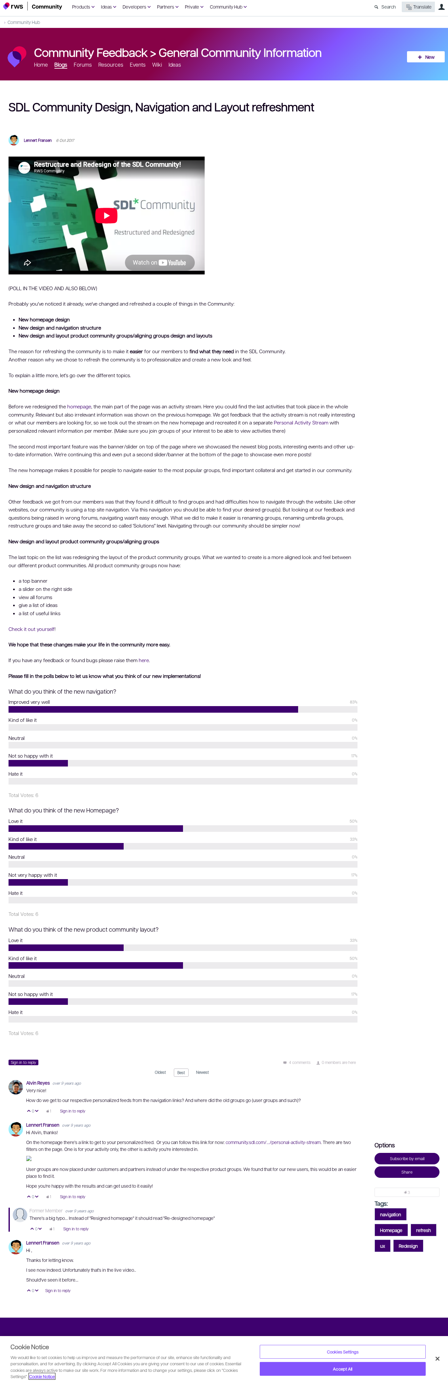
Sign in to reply (23, 1062)
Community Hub (226, 7)
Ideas (106, 7)
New (430, 57)
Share (407, 1172)
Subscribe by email (407, 1158)
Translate (422, 7)
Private (192, 7)
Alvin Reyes (38, 1083)
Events (138, 64)
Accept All (342, 1369)
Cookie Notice (42, 1376)
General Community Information (240, 51)
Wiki (157, 64)
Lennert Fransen (38, 140)
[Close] (437, 1358)
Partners (165, 7)
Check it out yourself (31, 629)
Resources (110, 64)
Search (388, 7)
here (144, 660)
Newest (202, 1072)
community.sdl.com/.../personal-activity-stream (273, 1142)
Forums (83, 64)
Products (81, 7)
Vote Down (37, 1111)
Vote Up (29, 1111)
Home (41, 64)
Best (181, 1072)
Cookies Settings (342, 1351)
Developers (134, 7)
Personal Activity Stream (301, 422)
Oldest (160, 1072)
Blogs (60, 64)
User (441, 7)
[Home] (32, 6)
